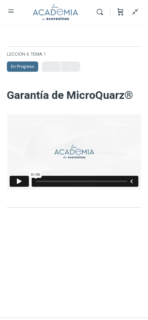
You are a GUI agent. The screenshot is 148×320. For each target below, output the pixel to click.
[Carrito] (120, 12)
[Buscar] (101, 12)
